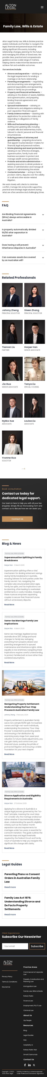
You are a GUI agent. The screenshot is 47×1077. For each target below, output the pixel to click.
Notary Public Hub (30, 1050)
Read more (10, 887)
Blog (25, 1030)
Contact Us (17, 519)
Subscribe (37, 946)
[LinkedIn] (29, 1064)
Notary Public (28, 996)
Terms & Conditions (9, 982)
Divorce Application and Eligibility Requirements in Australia (22, 797)
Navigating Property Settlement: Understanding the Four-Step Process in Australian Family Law (21, 706)
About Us (27, 1015)
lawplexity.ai (28, 1045)
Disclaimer (6, 987)
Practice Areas (30, 967)
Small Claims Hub (30, 1054)
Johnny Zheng (9, 715)
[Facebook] (24, 1064)
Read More (9, 604)
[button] (23, 217)
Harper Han (8, 565)
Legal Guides (28, 1035)
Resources (28, 1025)
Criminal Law (28, 1010)
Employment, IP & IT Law (32, 1005)
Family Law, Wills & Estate (33, 991)
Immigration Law (29, 986)
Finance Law (28, 1001)
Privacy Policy (7, 976)
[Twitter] (33, 1064)
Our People (27, 1020)
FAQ (24, 1040)
